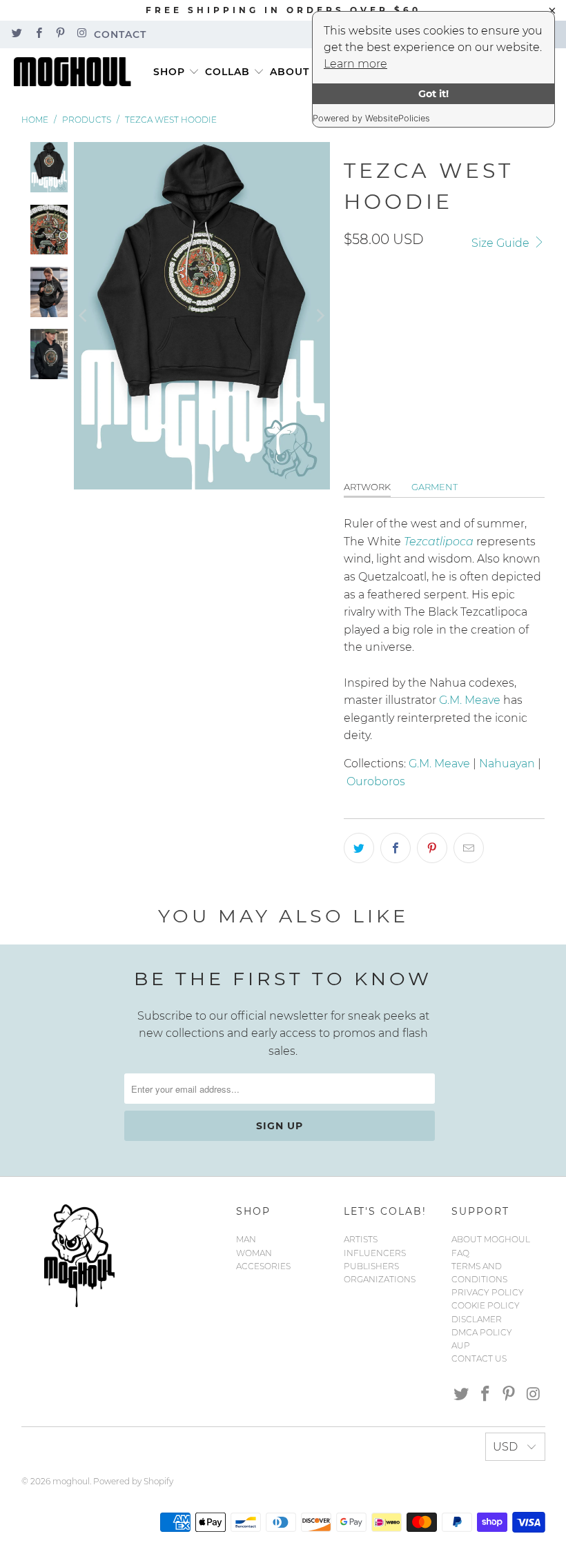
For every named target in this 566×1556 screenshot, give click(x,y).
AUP (460, 1345)
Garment (434, 486)
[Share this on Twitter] (359, 848)
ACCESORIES (263, 1266)
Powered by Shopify (133, 1481)
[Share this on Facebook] (395, 848)
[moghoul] (76, 72)
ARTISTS (361, 1239)
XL (456, 304)
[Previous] (84, 315)
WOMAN (254, 1253)
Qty (352, 346)
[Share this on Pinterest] (432, 848)
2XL (492, 304)
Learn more (355, 63)
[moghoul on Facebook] (37, 34)
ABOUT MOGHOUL (490, 1239)
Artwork (367, 486)
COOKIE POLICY (485, 1305)
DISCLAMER (476, 1319)
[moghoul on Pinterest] (60, 34)
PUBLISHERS (371, 1266)
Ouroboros (376, 781)
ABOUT (289, 71)
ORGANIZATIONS (380, 1279)
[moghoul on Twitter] (16, 34)
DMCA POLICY (481, 1332)
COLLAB (227, 71)
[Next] (320, 315)
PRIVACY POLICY (487, 1292)
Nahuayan (507, 763)
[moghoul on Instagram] (81, 34)
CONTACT (120, 34)
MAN (246, 1239)
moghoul (71, 1481)
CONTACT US (479, 1358)
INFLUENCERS (375, 1253)
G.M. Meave (469, 700)
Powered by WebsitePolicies (371, 118)
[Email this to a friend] (468, 848)
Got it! (433, 94)
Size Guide (501, 243)
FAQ (460, 1253)
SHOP (169, 71)
